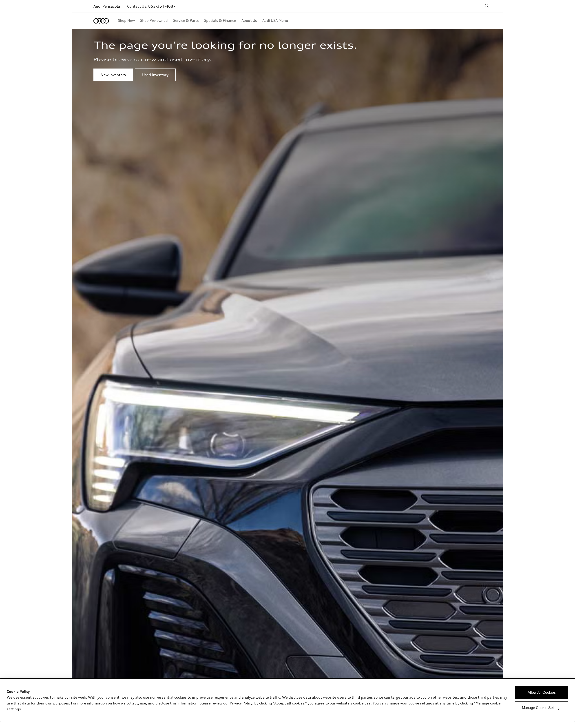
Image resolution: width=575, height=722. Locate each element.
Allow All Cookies (542, 692)
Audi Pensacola (106, 6)
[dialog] (287, 700)
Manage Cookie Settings (541, 708)
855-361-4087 (162, 6)
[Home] (101, 21)
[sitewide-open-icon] (487, 7)
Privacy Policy (241, 703)
